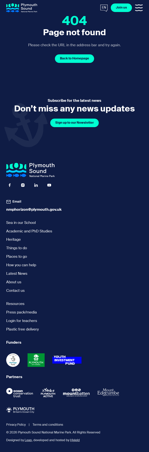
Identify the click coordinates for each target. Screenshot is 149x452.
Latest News (16, 274)
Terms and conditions (48, 424)
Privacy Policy (16, 424)
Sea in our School (21, 223)
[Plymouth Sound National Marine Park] (21, 7)
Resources (15, 304)
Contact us (15, 291)
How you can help (21, 265)
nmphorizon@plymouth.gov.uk (34, 209)
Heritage (13, 239)
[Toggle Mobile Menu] (139, 8)
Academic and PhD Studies (29, 231)
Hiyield (75, 440)
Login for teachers (21, 321)
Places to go (16, 257)
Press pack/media (21, 312)
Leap (28, 440)
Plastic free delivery (22, 329)
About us (13, 282)
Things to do (16, 248)
